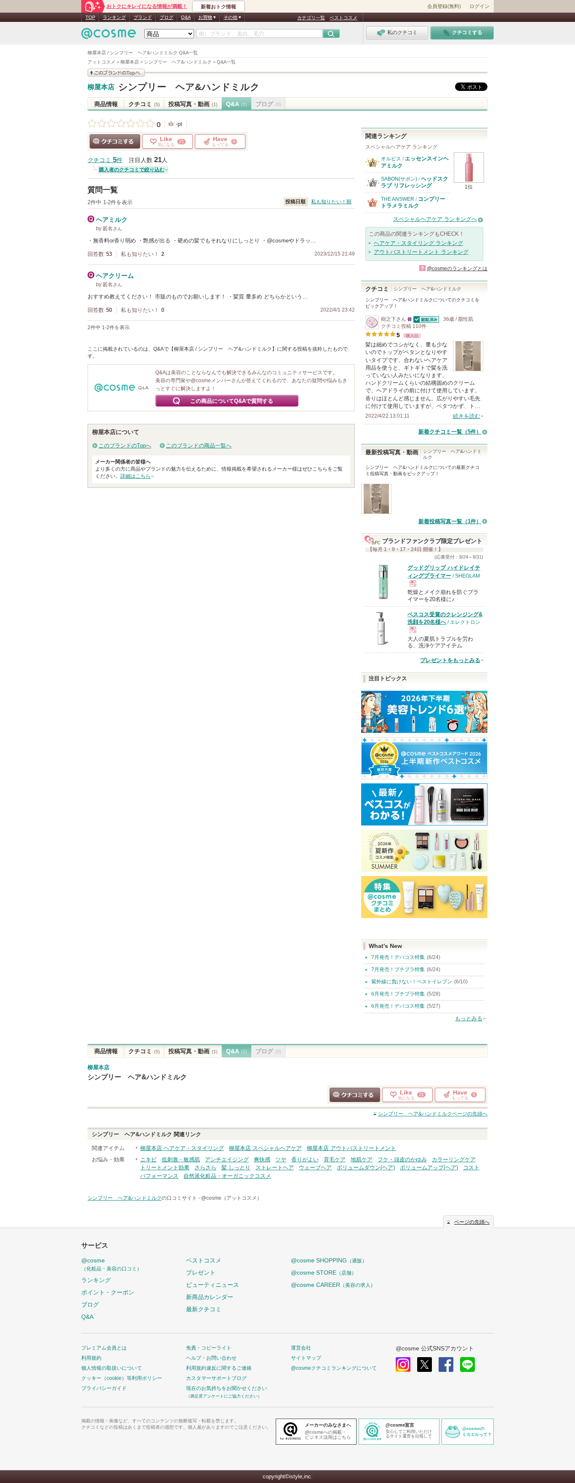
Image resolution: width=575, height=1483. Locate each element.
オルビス (391, 159)
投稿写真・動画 (193, 104)
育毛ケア (335, 1159)
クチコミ (144, 104)
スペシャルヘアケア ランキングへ (435, 219)
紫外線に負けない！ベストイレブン (411, 982)
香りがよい (305, 1159)
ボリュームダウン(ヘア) (366, 1167)
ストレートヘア (275, 1167)
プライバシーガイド (104, 1388)
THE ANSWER (397, 199)
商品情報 (106, 104)
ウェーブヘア (315, 1167)
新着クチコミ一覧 (450, 432)
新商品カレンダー (209, 1297)
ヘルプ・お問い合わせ (211, 1358)
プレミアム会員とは (104, 1348)
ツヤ (280, 1159)
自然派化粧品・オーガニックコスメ (227, 1176)
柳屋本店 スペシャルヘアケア (265, 1148)
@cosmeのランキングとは (457, 269)
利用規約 (91, 1358)
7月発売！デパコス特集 (398, 957)
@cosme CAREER (333, 1284)
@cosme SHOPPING (329, 1260)
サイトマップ (306, 1358)
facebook (446, 1364)
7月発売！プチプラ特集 (398, 969)
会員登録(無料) (444, 6)
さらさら (205, 1167)
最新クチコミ (203, 1309)
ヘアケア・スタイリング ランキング (418, 243)
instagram (403, 1364)
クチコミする (115, 141)
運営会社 (301, 1348)
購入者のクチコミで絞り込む (132, 170)
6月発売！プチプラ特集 (398, 994)
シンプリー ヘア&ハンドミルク (189, 87)
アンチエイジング (227, 1159)
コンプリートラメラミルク (413, 202)
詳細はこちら (135, 476)
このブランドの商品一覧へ (199, 445)
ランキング (114, 17)
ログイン (479, 6)
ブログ (166, 17)
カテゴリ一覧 (311, 17)
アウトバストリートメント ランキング (421, 252)
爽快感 (262, 1159)
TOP (90, 17)
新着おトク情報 (218, 7)
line (467, 1364)
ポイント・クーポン (107, 1292)
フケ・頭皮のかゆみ (402, 1159)
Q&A (186, 17)
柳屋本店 (101, 87)
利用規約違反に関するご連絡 (219, 1368)
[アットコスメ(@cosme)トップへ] (108, 35)
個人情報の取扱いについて (111, 1368)
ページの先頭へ (432, 1114)
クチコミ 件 (105, 160)
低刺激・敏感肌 (181, 1159)
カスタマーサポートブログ (216, 1378)
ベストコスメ (343, 17)
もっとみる (468, 1018)
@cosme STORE (324, 1272)
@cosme (111, 1264)
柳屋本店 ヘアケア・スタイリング (182, 1148)
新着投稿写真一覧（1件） (450, 521)
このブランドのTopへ (124, 445)
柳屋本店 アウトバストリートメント (351, 1148)
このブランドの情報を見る (116, 73)
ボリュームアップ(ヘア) (429, 1167)
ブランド (142, 17)
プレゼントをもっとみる (450, 660)
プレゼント (201, 1272)
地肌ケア (362, 1159)
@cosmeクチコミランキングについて (334, 1368)
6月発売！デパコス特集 (398, 1006)
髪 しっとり (235, 1167)
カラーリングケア (454, 1159)
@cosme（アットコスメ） (231, 1198)
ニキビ (148, 1159)
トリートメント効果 (164, 1167)
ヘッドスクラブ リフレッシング (414, 182)
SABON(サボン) (399, 179)
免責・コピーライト (209, 1348)
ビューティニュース (212, 1284)
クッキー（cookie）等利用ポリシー (121, 1378)
